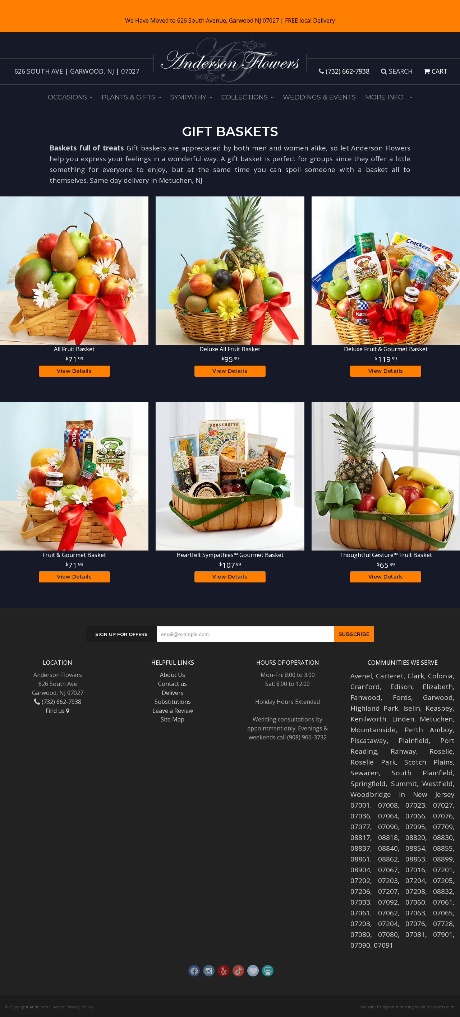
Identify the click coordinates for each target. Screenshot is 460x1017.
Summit (404, 783)
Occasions (67, 97)
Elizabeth (438, 686)
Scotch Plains (428, 762)
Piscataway (368, 740)
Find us (56, 711)
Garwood (438, 697)
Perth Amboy (429, 729)
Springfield (368, 783)
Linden (403, 719)
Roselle (441, 751)
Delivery (173, 693)
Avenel (361, 676)
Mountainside (373, 729)
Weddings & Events (319, 97)
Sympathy (188, 97)
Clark (416, 676)
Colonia (440, 676)
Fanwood (365, 697)
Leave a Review (172, 711)
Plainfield (414, 740)
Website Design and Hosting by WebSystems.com (407, 1006)
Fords (402, 697)
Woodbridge (370, 794)
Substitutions (173, 702)
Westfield (437, 783)
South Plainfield (422, 772)
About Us (172, 675)
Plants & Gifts (128, 97)
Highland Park (374, 708)
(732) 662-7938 (347, 71)
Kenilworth (368, 719)
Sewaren (364, 772)
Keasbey (439, 708)
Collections (244, 97)
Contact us (172, 684)
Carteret (390, 676)
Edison (401, 686)
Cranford (365, 686)
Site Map (172, 719)
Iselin (411, 708)
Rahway (403, 751)
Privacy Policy (79, 1006)
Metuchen (436, 719)
